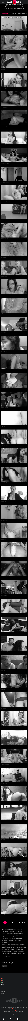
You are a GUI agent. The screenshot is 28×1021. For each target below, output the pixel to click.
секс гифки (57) (22, 13)
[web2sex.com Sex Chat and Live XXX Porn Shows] (14, 2)
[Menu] (2, 2)
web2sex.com (9, 1014)
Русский (3, 991)
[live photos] (10, 1019)
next (23, 922)
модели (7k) (5, 13)
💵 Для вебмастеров (6, 982)
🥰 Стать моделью (5, 980)
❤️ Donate (3, 978)
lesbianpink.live (18, 1014)
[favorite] (3, 1019)
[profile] (17, 1019)
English (2, 993)
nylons (4, 966)
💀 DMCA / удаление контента (8, 984)
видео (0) (13, 13)
